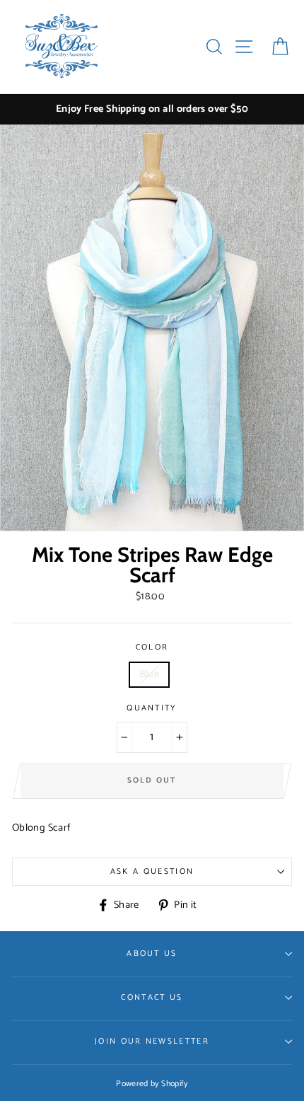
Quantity (152, 708)
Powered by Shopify (152, 1083)
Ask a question (152, 871)
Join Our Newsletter (152, 1041)
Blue (149, 674)
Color (152, 647)
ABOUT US (152, 953)
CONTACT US (151, 997)
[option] (152, 109)
